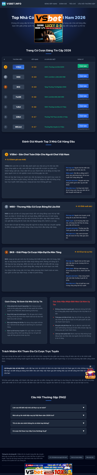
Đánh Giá (63, 4)
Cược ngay (83, 66)
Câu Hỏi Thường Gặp (86, 4)
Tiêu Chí (72, 4)
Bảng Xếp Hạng (51, 4)
